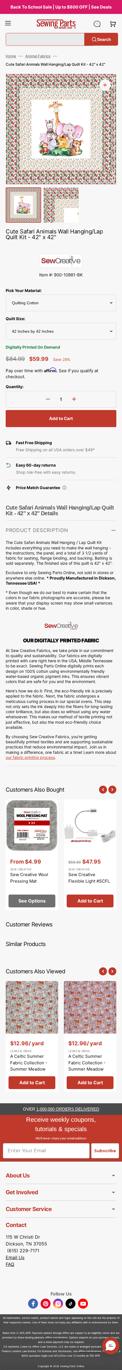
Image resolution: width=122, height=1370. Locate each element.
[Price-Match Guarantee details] (64, 488)
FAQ (10, 1264)
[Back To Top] (113, 1361)
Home (11, 56)
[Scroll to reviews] (61, 248)
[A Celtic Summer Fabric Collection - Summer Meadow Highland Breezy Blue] (32, 1036)
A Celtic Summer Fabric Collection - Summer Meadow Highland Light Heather (87, 1069)
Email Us (15, 1257)
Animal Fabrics (38, 56)
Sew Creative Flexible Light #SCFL (89, 878)
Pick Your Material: (24, 290)
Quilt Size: (15, 318)
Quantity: (15, 386)
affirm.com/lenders (56, 1337)
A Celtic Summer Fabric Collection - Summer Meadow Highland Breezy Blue (32, 1066)
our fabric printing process (30, 757)
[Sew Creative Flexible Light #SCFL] (90, 854)
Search (104, 39)
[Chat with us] (97, 24)
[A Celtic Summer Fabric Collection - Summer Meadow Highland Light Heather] (90, 1036)
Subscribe (105, 1150)
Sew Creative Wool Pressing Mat (29, 878)
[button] (8, 24)
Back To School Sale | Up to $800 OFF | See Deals (61, 7)
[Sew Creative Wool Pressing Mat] (32, 854)
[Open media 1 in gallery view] (105, 85)
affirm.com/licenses (89, 1351)
